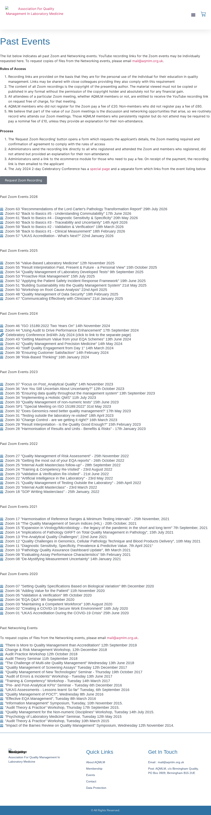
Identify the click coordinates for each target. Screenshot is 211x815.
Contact (91, 781)
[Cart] (203, 14)
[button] (193, 14)
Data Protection (96, 787)
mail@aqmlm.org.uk (147, 61)
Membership (94, 768)
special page (100, 169)
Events (90, 775)
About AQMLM (95, 762)
